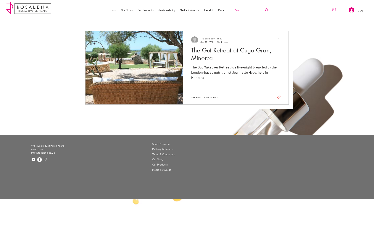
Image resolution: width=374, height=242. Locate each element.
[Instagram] (45, 159)
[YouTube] (33, 159)
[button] (334, 9)
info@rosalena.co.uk (43, 152)
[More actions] (280, 39)
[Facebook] (39, 159)
